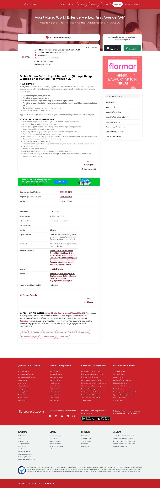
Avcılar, (63, 274)
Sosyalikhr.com (86, 438)
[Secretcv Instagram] (73, 416)
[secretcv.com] (31, 4)
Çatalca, (66, 276)
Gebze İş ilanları (55, 392)
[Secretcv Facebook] (50, 416)
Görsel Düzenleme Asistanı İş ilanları (93, 371)
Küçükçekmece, (56, 280)
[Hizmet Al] (59, 182)
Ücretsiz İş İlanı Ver (24, 457)
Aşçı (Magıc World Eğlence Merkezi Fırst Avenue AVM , (63, 259)
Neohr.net (84, 444)
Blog (19, 438)
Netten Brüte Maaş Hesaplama (124, 444)
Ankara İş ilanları (23, 380)
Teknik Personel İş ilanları (89, 392)
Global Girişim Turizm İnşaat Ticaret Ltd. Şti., (61, 252)
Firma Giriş (105, 4)
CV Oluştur (93, 4)
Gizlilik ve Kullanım (24, 452)
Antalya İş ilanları (23, 386)
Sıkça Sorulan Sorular (57, 446)
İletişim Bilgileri (55, 441)
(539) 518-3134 (66, 192)
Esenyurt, (54, 278)
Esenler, (73, 276)
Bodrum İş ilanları (55, 380)
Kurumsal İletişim (55, 436)
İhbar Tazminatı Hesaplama (123, 438)
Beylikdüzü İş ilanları (56, 377)
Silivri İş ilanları (54, 398)
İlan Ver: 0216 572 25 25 (133, 4)
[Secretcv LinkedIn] (67, 416)
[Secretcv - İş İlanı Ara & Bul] (88, 418)
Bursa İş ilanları (23, 389)
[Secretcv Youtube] (62, 416)
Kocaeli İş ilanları (23, 392)
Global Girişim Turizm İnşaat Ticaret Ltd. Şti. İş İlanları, (62, 255)
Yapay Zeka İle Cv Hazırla (26, 459)
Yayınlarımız (22, 449)
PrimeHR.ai (85, 436)
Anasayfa (61, 4)
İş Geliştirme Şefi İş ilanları (89, 377)
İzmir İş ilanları (22, 383)
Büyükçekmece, (56, 276)
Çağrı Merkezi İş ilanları (120, 383)
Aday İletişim (54, 438)
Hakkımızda (22, 436)
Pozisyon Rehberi (24, 444)
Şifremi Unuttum (55, 444)
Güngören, (62, 278)
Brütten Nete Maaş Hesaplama (124, 441)
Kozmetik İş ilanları (119, 374)
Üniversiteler (22, 446)
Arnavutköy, (55, 274)
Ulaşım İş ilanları (118, 377)
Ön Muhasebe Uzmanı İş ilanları (91, 380)
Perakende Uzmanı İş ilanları (90, 389)
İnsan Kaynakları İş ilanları (121, 386)
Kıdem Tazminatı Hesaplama (123, 436)
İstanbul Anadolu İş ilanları (26, 377)
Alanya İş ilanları (55, 371)
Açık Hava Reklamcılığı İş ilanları (123, 395)
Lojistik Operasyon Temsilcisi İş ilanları (93, 383)
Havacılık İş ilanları (119, 371)
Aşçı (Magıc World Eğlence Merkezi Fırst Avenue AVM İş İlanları (62, 262)
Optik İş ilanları (118, 389)
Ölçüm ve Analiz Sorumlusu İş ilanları (93, 386)
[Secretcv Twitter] (56, 416)
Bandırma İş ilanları (56, 374)
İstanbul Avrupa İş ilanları (26, 374)
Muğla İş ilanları (23, 395)
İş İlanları (71, 4)
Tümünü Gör (22, 401)
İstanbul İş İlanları (67, 23)
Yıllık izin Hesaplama (120, 446)
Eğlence (53, 230)
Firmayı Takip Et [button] (29, 295)
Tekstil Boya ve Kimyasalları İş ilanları (125, 392)
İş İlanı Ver (117, 4)
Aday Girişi (81, 4)
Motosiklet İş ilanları (119, 398)
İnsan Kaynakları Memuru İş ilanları (92, 374)
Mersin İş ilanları (23, 398)
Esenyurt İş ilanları (55, 386)
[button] (88, 165)
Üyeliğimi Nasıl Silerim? (26, 454)
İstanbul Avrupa (56, 269)
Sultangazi (67, 280)
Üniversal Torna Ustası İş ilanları (91, 395)
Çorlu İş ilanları (54, 383)
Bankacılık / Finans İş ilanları (122, 380)
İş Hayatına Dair (23, 441)
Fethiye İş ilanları (55, 389)
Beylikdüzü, (70, 274)
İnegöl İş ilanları (55, 395)
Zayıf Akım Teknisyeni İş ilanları (91, 398)
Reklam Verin (54, 449)
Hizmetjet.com (86, 446)
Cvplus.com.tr (86, 441)
